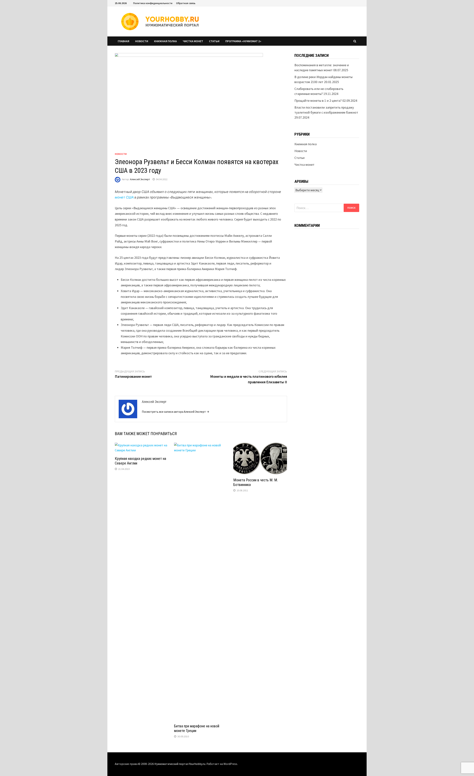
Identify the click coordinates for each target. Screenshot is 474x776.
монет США (124, 197)
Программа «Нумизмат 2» (243, 41)
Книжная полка (165, 41)
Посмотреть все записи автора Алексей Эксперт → (175, 411)
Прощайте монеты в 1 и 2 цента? (318, 100)
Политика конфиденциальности (152, 3)
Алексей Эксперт (140, 179)
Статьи (214, 41)
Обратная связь (185, 3)
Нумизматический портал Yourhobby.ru (179, 764)
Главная (123, 41)
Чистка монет (193, 41)
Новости (141, 41)
